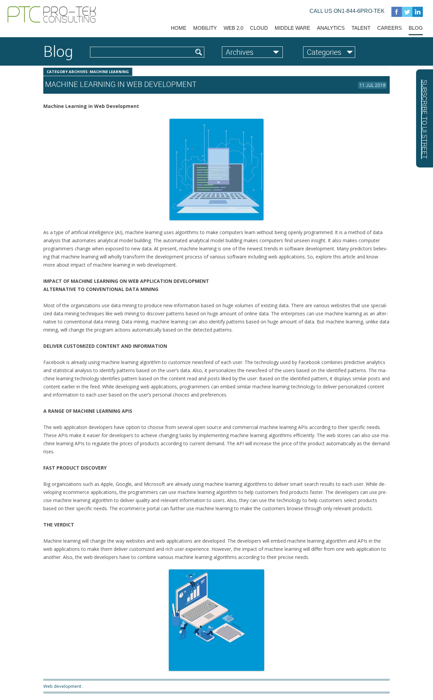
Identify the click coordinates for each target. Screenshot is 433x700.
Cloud (259, 28)
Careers (389, 28)
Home (178, 28)
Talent (360, 28)
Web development (62, 686)
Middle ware (292, 28)
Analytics (331, 28)
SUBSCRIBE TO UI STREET (424, 119)
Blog (416, 28)
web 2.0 (233, 28)
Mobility (205, 28)
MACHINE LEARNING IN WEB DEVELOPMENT (121, 84)
